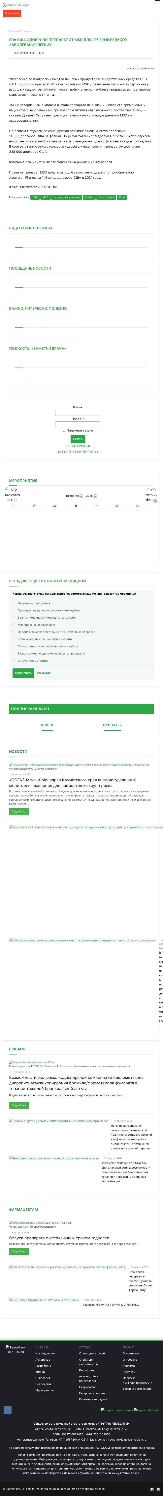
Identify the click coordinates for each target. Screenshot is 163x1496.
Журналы (112, 725)
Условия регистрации (137, 1388)
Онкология (42, 1378)
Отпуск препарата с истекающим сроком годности (59, 1238)
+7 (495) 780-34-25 (72, 1439)
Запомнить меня (80, 430)
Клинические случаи (93, 1399)
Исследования (45, 1353)
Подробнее (19, 811)
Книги (47, 725)
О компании (131, 1353)
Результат (43, 672)
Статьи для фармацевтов (88, 1362)
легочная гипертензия (67, 197)
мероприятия (23, 481)
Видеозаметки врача (31, 228)
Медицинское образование (36, 624)
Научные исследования (34, 603)
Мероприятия (44, 1390)
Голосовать (23, 673)
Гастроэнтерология (92, 1393)
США (122, 197)
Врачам (17, 1049)
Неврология (43, 1384)
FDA (35, 197)
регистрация (106, 197)
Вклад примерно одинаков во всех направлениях (52, 653)
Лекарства (42, 1359)
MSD (45, 197)
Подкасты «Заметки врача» (37, 348)
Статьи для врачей (92, 1353)
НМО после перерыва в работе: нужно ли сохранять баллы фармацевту (140, 1281)
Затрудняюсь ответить (33, 660)
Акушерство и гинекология (88, 1379)
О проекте (130, 1359)
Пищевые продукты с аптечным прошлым (111, 1304)
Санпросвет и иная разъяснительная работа (48, 646)
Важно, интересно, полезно (38, 308)
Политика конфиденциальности (137, 1380)
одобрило (26, 84)
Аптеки (40, 1372)
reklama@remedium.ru (131, 1439)
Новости (18, 751)
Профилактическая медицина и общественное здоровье (56, 632)
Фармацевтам (23, 1209)
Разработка (43, 1365)
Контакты (129, 1372)
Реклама (129, 1365)
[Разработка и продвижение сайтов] (150, 1489)
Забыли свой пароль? (78, 451)
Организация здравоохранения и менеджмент (50, 610)
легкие (89, 197)
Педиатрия (86, 1370)
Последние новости (30, 268)
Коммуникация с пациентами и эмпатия (45, 639)
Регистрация (78, 446)
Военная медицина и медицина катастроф (47, 617)
